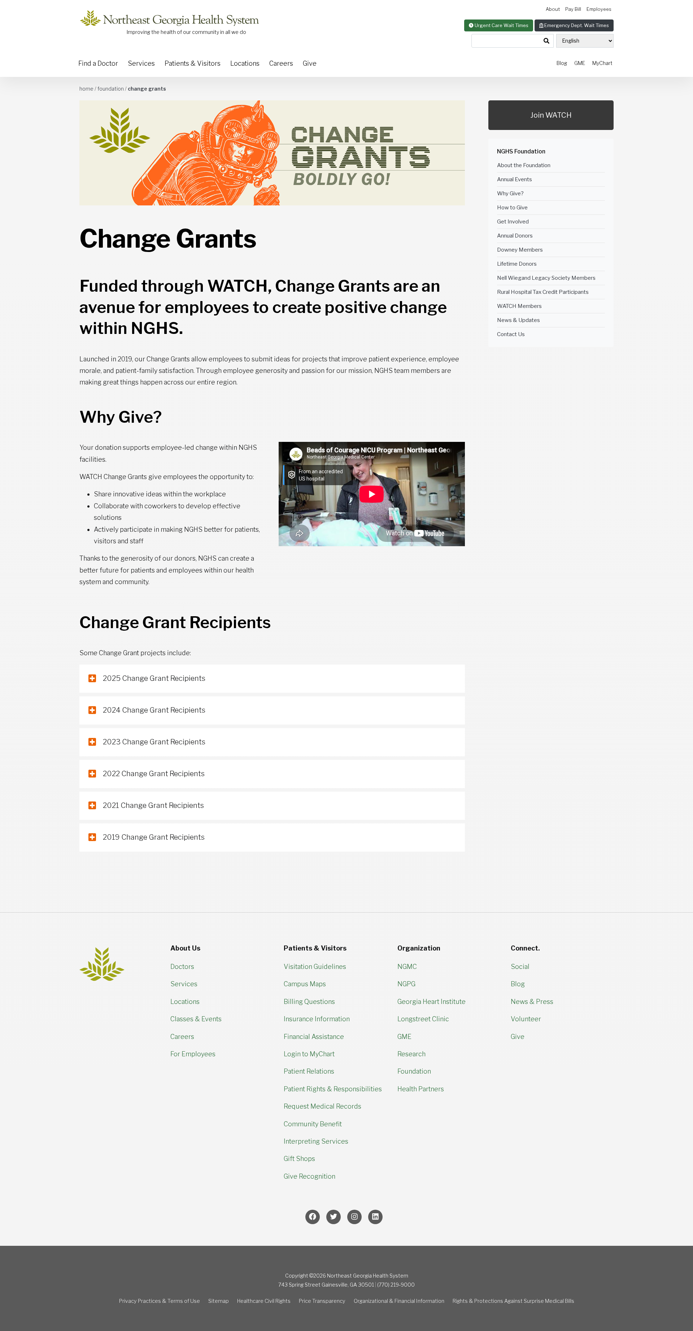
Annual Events (514, 179)
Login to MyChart (309, 1054)
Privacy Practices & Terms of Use (159, 1301)
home (86, 89)
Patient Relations (309, 1071)
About (553, 9)
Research (411, 1054)
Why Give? (510, 193)
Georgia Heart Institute (431, 1001)
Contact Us (511, 334)
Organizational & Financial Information (399, 1301)
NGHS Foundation (521, 151)
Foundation (110, 89)
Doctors (182, 966)
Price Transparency (322, 1301)
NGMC (407, 966)
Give (310, 63)
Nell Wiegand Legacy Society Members (546, 278)
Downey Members (520, 250)
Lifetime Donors (517, 264)
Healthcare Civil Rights (264, 1301)
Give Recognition (309, 1176)
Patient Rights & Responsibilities (333, 1089)
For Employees (192, 1054)
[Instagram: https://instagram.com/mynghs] (354, 1217)
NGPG (406, 984)
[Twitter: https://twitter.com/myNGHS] (333, 1217)
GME (579, 63)
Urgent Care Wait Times (501, 25)
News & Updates (518, 320)
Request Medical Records (322, 1106)
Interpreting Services (316, 1141)
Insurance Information (317, 1019)
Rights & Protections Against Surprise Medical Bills (513, 1301)
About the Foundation (523, 165)
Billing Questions (309, 1001)
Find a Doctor (98, 63)
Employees (599, 9)
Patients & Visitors (193, 63)
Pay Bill (573, 9)
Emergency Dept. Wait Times (576, 25)
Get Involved (513, 221)
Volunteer (526, 1019)
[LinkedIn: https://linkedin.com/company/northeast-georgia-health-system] (375, 1217)
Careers (281, 63)
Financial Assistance (314, 1036)
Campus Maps (305, 984)
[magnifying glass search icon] (546, 41)
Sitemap (218, 1301)
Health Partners (420, 1089)
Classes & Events (196, 1019)
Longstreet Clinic (423, 1019)
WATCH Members (519, 306)
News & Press (532, 1001)
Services (141, 63)
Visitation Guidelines (315, 966)
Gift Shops (299, 1158)
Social (520, 966)
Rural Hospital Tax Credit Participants (543, 292)
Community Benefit (313, 1124)
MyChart (602, 63)
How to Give (512, 207)
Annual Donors (515, 235)
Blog (562, 63)
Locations (245, 63)
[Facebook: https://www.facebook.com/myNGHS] (312, 1217)
